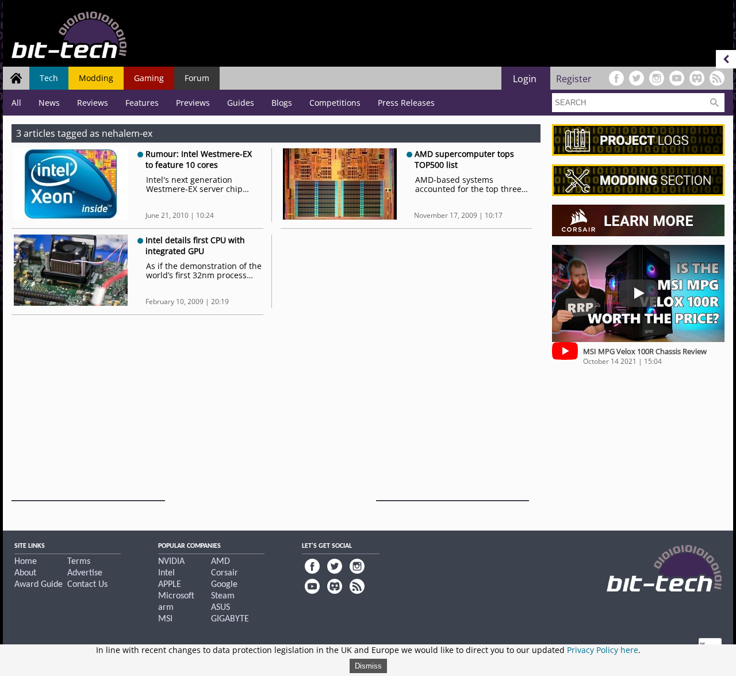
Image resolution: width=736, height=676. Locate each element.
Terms (78, 561)
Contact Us (87, 584)
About (25, 573)
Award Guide (38, 584)
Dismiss (368, 666)
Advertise (84, 573)
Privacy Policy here (602, 649)
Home (25, 561)
